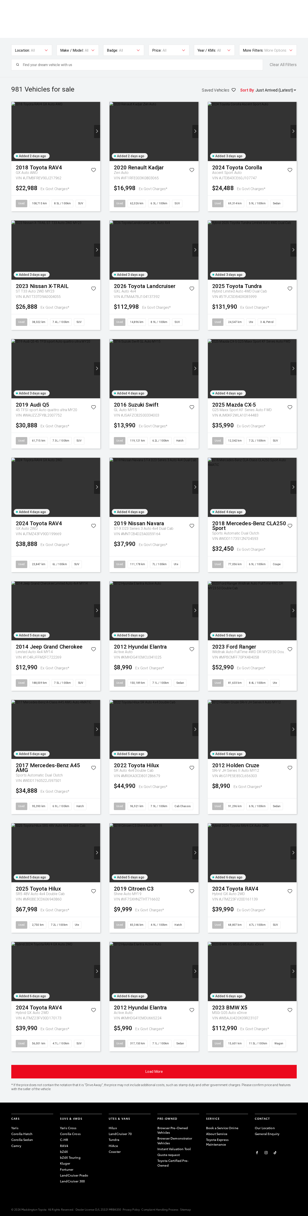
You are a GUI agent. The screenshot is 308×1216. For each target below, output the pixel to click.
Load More (154, 1071)
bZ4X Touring (70, 1157)
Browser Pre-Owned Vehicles (172, 1130)
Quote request (168, 1154)
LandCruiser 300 (72, 1181)
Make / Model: (72, 50)
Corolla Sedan (22, 1139)
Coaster (115, 1151)
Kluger (65, 1163)
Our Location (265, 1128)
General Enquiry (267, 1133)
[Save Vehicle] (93, 171)
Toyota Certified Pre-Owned (172, 1162)
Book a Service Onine (222, 1128)
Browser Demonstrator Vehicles (174, 1140)
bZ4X (64, 1151)
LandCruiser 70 (120, 1133)
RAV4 (64, 1145)
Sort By (247, 90)
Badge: (112, 50)
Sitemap (185, 1209)
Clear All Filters (283, 64)
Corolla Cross (70, 1133)
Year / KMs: (207, 50)
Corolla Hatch (21, 1133)
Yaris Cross (68, 1128)
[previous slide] (14, 131)
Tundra (114, 1139)
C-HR (64, 1139)
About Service (216, 1133)
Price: (156, 50)
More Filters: (253, 50)
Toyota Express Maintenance (217, 1141)
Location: (22, 50)
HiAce (113, 1145)
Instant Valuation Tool (174, 1149)
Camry (16, 1145)
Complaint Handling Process (159, 1209)
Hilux (113, 1128)
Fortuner (66, 1169)
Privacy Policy (131, 1209)
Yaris (14, 1128)
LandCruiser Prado (74, 1175)
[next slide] (97, 131)
